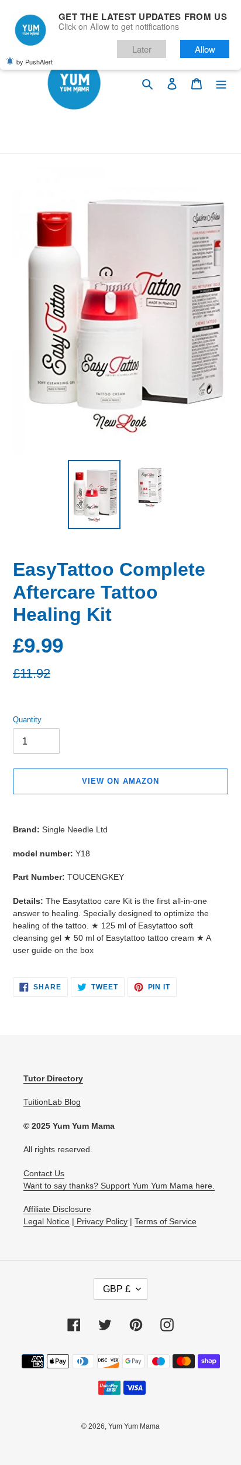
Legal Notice (46, 1221)
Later (142, 49)
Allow (205, 49)
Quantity (27, 719)
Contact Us (43, 1173)
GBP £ (116, 1289)
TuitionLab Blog (52, 1102)
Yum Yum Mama (134, 1426)
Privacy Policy (101, 1221)
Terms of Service (166, 1221)
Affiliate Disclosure (57, 1209)
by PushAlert (34, 61)
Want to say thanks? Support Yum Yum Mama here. (119, 1185)
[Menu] (221, 83)
